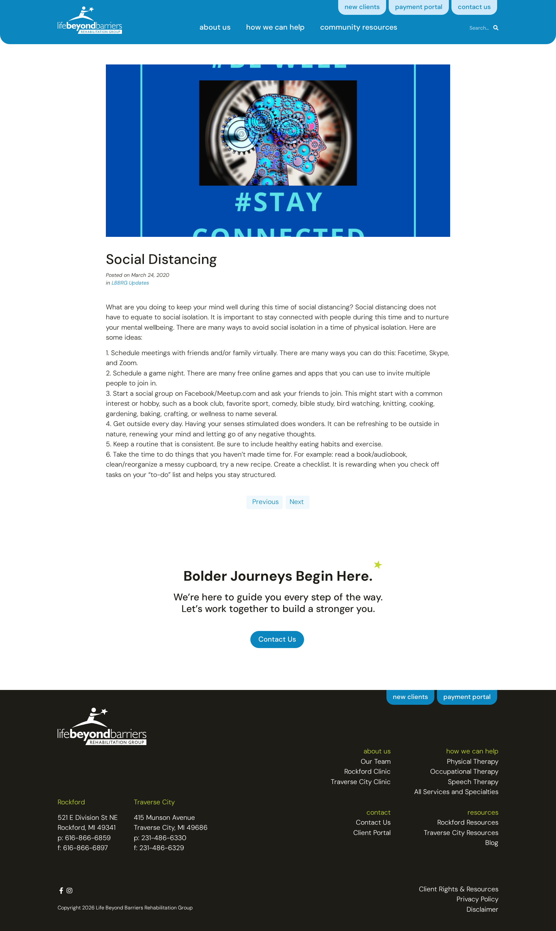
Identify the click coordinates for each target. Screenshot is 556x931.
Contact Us (373, 822)
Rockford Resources (467, 822)
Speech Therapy (473, 782)
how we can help (275, 28)
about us (215, 28)
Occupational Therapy (464, 772)
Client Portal (372, 833)
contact (378, 813)
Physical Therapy (472, 762)
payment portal (418, 7)
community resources (358, 28)
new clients (362, 7)
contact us (474, 7)
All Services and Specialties (456, 792)
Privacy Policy (477, 899)
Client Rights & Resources (458, 889)
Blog (491, 843)
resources (483, 813)
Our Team (376, 762)
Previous (264, 502)
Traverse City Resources (461, 833)
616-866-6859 (88, 838)
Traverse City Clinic (361, 782)
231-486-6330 (163, 838)
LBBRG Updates (130, 283)
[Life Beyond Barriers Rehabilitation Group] (90, 20)
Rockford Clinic (367, 772)
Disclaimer (482, 910)
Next (298, 502)
